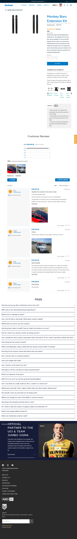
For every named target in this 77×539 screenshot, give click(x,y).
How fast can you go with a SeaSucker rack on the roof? (20, 305)
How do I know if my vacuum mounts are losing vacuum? (21, 333)
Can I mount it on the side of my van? (14, 365)
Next (71, 93)
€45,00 (62, 97)
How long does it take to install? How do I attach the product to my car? (25, 328)
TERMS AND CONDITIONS (10, 494)
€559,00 (50, 95)
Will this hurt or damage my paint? (13, 314)
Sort (55, 185)
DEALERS (5, 480)
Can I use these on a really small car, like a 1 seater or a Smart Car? (24, 383)
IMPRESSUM (6, 483)
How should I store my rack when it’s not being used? (19, 393)
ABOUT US (5, 475)
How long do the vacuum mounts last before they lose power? (22, 351)
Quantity (49, 55)
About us (46, 5)
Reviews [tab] (10, 176)
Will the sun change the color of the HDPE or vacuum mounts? (22, 397)
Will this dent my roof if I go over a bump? (15, 324)
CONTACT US (6, 477)
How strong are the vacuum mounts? (14, 342)
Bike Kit (56, 93)
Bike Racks (32, 5)
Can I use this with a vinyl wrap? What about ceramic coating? (22, 319)
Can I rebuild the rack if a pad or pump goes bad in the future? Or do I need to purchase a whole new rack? (37, 337)
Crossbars (50, 93)
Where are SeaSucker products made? (15, 416)
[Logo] (9, 5)
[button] (70, 5)
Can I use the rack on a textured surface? (15, 356)
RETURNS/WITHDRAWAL (9, 485)
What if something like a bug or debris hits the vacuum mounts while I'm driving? (28, 347)
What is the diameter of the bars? (13, 374)
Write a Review (64, 180)
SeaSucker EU (9, 525)
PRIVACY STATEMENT (8, 491)
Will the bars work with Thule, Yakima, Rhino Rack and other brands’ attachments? (29, 388)
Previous (48, 93)
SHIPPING (5, 488)
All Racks (24, 5)
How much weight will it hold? (11, 360)
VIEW (58, 448)
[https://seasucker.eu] (5, 10)
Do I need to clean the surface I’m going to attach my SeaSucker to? (24, 406)
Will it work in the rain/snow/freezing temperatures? (19, 310)
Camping (39, 5)
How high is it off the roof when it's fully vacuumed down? (21, 370)
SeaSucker (51, 25)
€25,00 (68, 97)
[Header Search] (65, 5)
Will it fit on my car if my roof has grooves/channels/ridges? (21, 379)
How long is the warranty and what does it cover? (18, 402)
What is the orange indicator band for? (14, 411)
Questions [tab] (18, 176)
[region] (16, 168)
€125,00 (56, 95)
